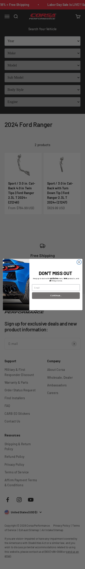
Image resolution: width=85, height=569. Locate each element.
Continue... (56, 295)
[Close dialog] (79, 262)
